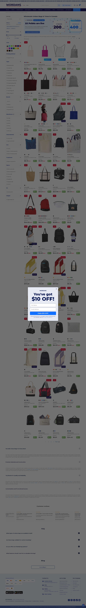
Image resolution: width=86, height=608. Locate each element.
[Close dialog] (56, 289)
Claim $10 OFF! (43, 313)
